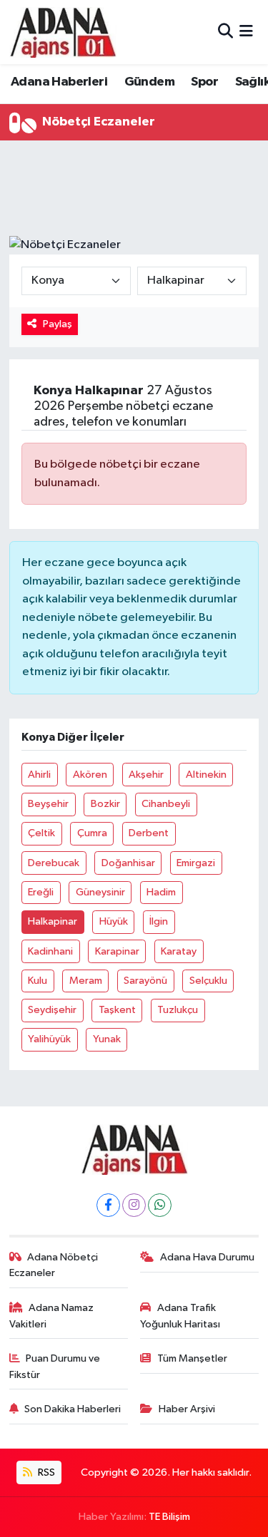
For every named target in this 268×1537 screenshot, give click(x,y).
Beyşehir (48, 803)
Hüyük (113, 921)
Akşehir (146, 774)
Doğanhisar (128, 863)
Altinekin (206, 774)
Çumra (92, 833)
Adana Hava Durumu (207, 1257)
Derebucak (53, 863)
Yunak (107, 1039)
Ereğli (41, 892)
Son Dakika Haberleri (72, 1409)
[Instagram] (134, 1205)
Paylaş (57, 324)
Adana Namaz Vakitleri (51, 1315)
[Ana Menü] (246, 32)
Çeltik (41, 833)
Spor (204, 82)
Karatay (179, 951)
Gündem (149, 82)
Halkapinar (52, 921)
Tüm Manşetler (192, 1358)
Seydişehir (52, 1009)
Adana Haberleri (59, 82)
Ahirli (39, 774)
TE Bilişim (169, 1516)
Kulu (37, 980)
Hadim (161, 892)
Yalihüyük (49, 1039)
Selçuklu (208, 980)
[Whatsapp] (160, 1205)
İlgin (158, 921)
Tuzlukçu (177, 1009)
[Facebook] (108, 1205)
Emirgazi (196, 863)
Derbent (149, 833)
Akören (90, 774)
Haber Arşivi (187, 1409)
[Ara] (225, 32)
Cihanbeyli (166, 803)
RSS (45, 1472)
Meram (85, 980)
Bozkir (105, 803)
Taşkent (117, 1009)
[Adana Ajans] (62, 32)
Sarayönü (145, 980)
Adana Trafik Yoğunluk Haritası (180, 1315)
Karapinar (117, 951)
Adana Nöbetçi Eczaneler (54, 1265)
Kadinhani (50, 951)
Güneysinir (100, 892)
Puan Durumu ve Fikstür (55, 1366)
